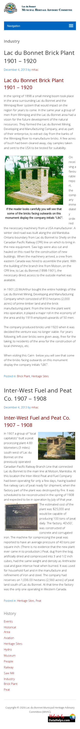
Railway (8, 667)
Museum (10, 655)
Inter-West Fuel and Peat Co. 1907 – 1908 (38, 394)
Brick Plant (23, 376)
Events (8, 621)
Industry (9, 679)
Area (7, 632)
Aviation (9, 638)
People (8, 661)
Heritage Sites (40, 376)
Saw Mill (9, 673)
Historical (10, 627)
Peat (38, 600)
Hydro (8, 649)
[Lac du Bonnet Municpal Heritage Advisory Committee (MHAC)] (40, 11)
